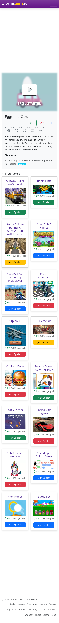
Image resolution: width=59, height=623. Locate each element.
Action (43, 603)
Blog (54, 614)
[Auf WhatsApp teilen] (24, 130)
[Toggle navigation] (53, 4)
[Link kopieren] (40, 130)
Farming (33, 609)
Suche (46, 614)
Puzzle (42, 609)
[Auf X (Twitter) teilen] (16, 130)
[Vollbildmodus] (50, 123)
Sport (38, 614)
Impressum (33, 599)
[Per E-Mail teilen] (32, 130)
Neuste (21, 603)
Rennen (52, 609)
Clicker (22, 609)
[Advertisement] (29, 40)
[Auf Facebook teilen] (8, 130)
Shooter (29, 614)
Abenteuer (32, 603)
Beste (12, 603)
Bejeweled (12, 609)
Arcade (52, 603)
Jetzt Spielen (15, 212)
